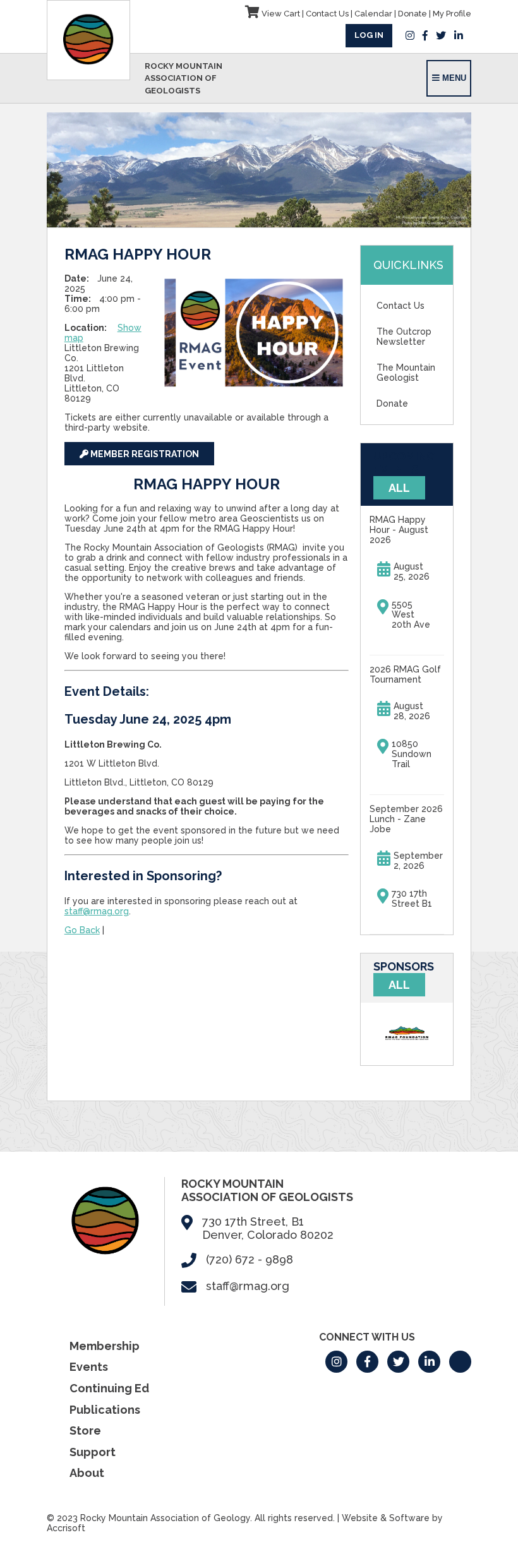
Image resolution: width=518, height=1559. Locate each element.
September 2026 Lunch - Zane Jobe (406, 819)
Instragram (410, 35)
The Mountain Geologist (405, 372)
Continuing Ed (109, 1388)
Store (85, 1430)
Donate (412, 13)
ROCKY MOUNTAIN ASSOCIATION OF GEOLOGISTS (183, 78)
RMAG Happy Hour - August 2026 (399, 530)
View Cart (280, 13)
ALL (399, 984)
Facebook (425, 35)
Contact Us (327, 13)
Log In (368, 35)
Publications (104, 1409)
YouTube (460, 1362)
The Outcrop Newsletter (403, 336)
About (86, 1472)
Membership (104, 1346)
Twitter (441, 35)
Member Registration (143, 454)
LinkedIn (458, 35)
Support (92, 1452)
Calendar (373, 13)
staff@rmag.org (96, 911)
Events (88, 1366)
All (399, 487)
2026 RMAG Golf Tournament (405, 674)
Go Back (82, 930)
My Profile (452, 13)
